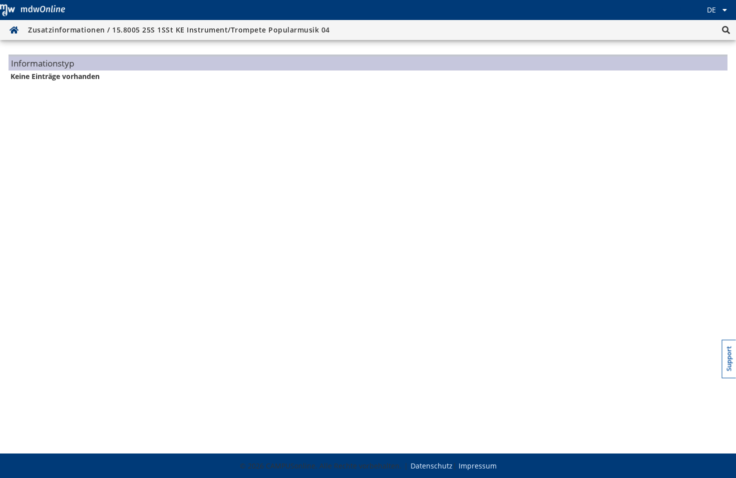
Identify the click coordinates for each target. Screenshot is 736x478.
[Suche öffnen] (726, 30)
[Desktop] (32, 10)
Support (729, 359)
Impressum (478, 465)
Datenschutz (432, 465)
